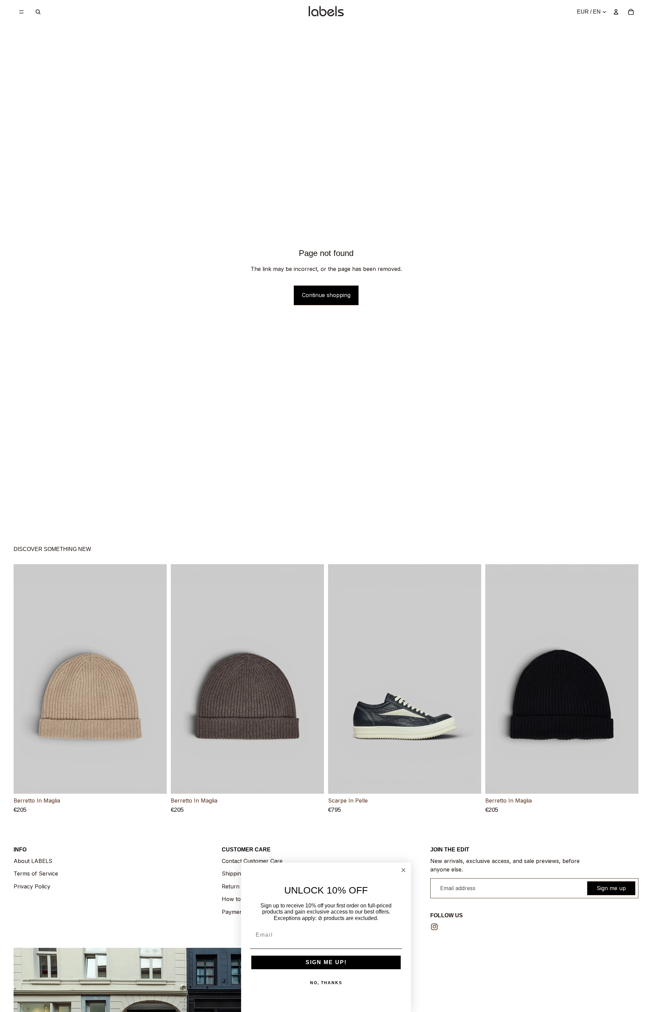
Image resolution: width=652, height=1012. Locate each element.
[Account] (616, 11)
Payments (234, 911)
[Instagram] (434, 927)
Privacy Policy (32, 886)
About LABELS (33, 861)
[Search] (38, 11)
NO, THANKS (326, 982)
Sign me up (611, 888)
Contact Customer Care (252, 861)
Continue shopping (326, 295)
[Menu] (21, 12)
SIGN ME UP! (326, 962)
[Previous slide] (24, 679)
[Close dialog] (403, 870)
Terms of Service (36, 873)
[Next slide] (156, 679)
